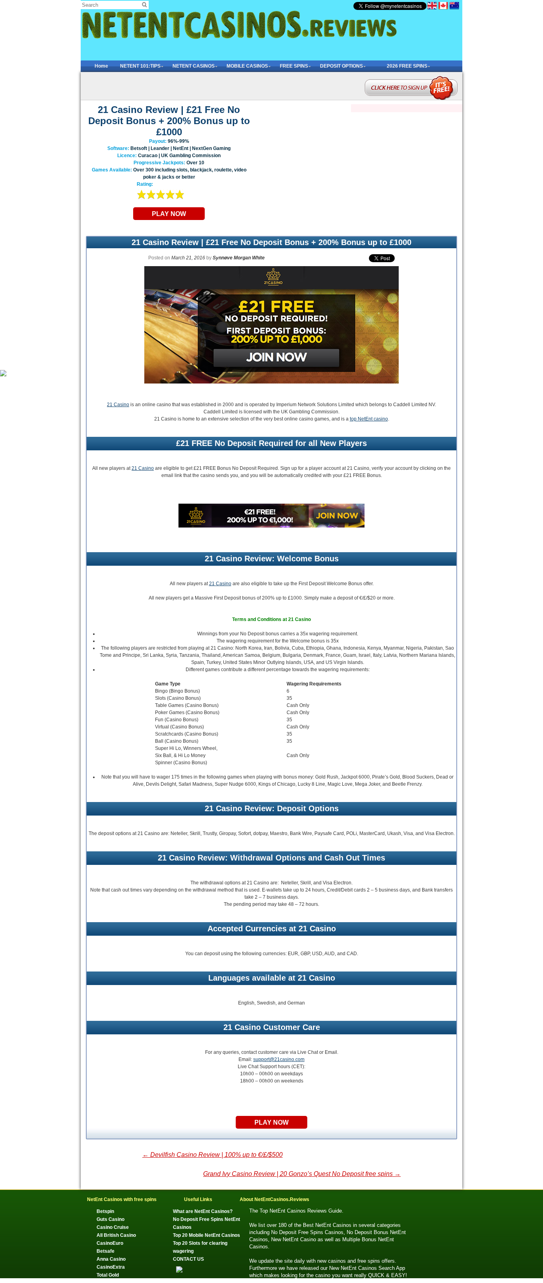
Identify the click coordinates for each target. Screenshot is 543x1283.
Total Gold (108, 1275)
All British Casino (116, 1235)
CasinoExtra (111, 1267)
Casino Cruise (113, 1227)
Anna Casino (111, 1259)
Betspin (105, 1211)
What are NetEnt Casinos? (203, 1211)
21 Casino (118, 404)
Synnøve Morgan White (239, 258)
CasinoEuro (110, 1243)
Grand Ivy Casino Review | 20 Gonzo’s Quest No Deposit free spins (302, 1173)
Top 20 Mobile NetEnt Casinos (206, 1235)
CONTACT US (188, 1259)
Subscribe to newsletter (410, 79)
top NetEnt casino (369, 419)
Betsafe (105, 1251)
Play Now (169, 213)
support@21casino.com (278, 1059)
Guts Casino (110, 1219)
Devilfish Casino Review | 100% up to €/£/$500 (212, 1154)
